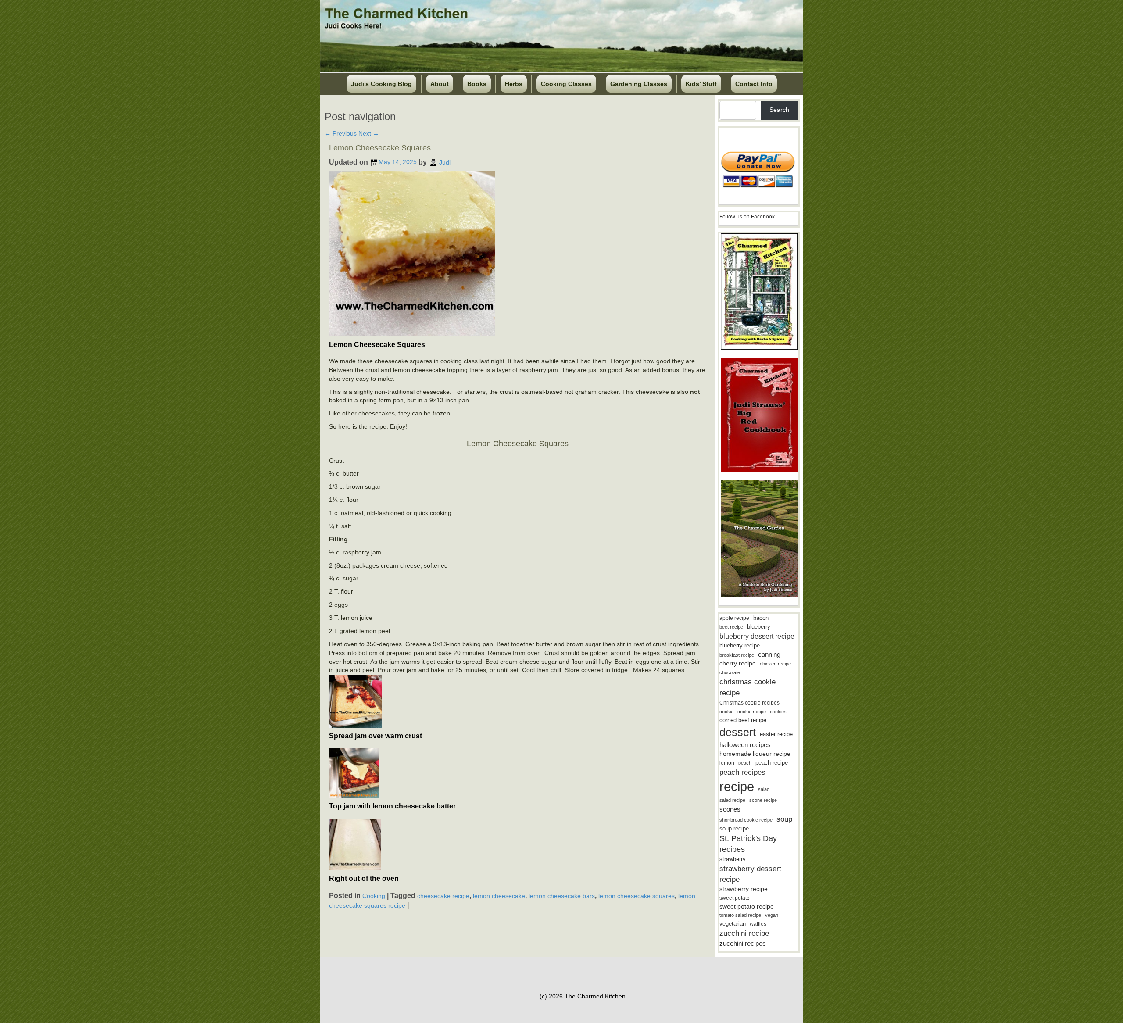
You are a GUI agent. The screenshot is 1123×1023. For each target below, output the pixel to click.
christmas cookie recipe (747, 687)
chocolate (729, 672)
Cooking (373, 895)
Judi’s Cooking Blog (381, 83)
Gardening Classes (638, 83)
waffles (758, 924)
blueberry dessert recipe (756, 636)
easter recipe (776, 734)
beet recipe (731, 627)
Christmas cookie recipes (749, 703)
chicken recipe (775, 663)
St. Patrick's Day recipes (748, 844)
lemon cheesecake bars (562, 895)
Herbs (513, 83)
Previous (341, 133)
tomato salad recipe (740, 915)
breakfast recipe (736, 655)
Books (476, 83)
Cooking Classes (566, 83)
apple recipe (734, 618)
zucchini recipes (742, 943)
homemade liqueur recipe (754, 753)
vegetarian (732, 923)
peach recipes (742, 772)
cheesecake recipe (443, 895)
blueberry (758, 626)
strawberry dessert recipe (750, 874)
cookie (726, 711)
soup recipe (734, 828)
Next (368, 133)
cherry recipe (737, 663)
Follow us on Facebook (747, 217)
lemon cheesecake (499, 895)
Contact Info (754, 83)
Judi (445, 161)
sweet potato (734, 898)
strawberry (732, 859)
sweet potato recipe (746, 906)
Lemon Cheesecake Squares (380, 147)
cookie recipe (751, 711)
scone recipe (763, 800)
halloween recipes (745, 744)
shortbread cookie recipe (746, 820)
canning (769, 654)
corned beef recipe (742, 720)
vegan (771, 915)
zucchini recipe (744, 933)
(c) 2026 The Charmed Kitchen (583, 996)
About (439, 83)
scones (729, 809)
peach (744, 762)
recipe (736, 786)
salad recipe (732, 800)
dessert (737, 732)
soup (784, 819)
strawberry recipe (743, 889)
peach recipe (771, 762)
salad (763, 789)
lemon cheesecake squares (636, 895)
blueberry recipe (739, 645)
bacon (761, 618)
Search (779, 109)
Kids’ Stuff (701, 83)
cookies (778, 711)
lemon (726, 763)
